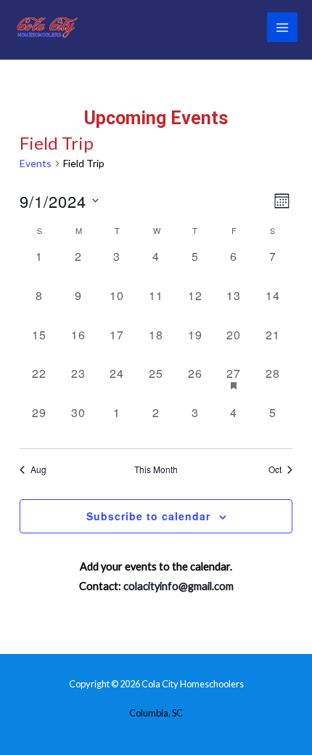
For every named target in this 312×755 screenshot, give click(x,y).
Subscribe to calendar (148, 516)
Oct (275, 469)
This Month (156, 469)
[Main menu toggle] (282, 27)
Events (36, 163)
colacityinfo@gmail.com (178, 586)
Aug (38, 469)
